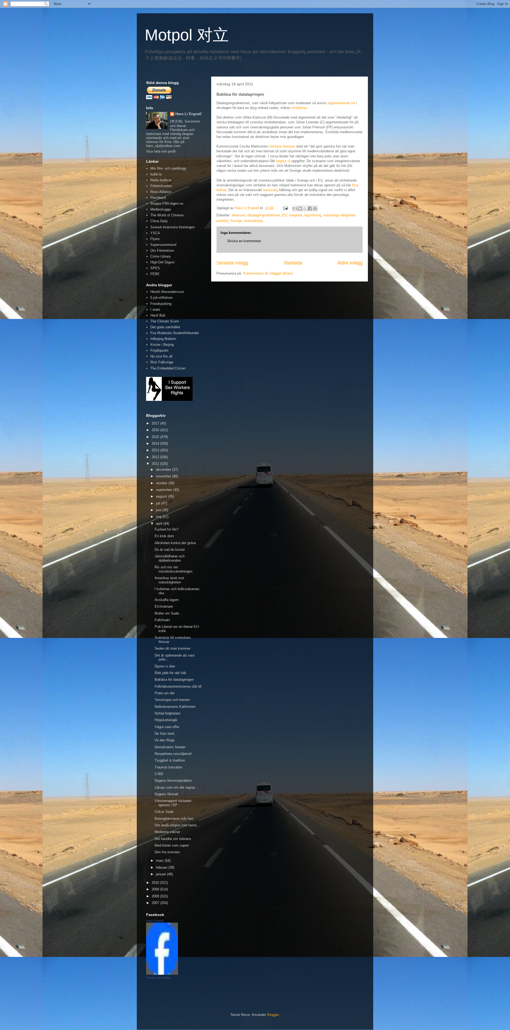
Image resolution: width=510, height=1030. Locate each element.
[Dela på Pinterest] (315, 208)
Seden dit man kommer (172, 648)
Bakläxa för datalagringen (174, 680)
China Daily (159, 221)
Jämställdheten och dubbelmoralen (170, 558)
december (164, 470)
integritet (295, 215)
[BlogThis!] (300, 208)
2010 (156, 883)
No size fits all (161, 356)
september (164, 490)
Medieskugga (160, 209)
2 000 (159, 774)
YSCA (155, 233)
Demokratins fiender (170, 747)
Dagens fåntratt (166, 794)
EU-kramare (164, 606)
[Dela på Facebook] (310, 208)
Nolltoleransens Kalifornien (175, 707)
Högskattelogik (166, 720)
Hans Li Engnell (188, 114)
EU (284, 215)
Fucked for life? (166, 529)
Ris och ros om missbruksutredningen (173, 569)
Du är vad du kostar (170, 550)
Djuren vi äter (165, 666)
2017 (156, 423)
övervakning (253, 221)
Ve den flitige (165, 740)
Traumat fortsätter (168, 767)
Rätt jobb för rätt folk (170, 673)
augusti (162, 496)
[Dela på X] (305, 208)
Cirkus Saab (164, 812)
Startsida (292, 263)
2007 (156, 903)
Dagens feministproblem (173, 781)
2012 (156, 457)
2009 (156, 889)
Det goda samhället (165, 327)
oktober (162, 483)
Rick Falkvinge (161, 362)
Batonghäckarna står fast (174, 819)
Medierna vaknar (167, 832)
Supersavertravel (163, 245)
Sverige (236, 221)
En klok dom (164, 536)
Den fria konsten (167, 852)
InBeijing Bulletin (163, 339)
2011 (156, 464)
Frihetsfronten (161, 186)
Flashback (158, 198)
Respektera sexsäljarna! (173, 754)
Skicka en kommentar (244, 241)
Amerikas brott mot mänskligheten (169, 580)
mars (160, 861)
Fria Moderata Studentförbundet (174, 333)
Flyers (155, 239)
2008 (156, 896)
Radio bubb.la (160, 180)
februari (162, 867)
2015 (156, 437)
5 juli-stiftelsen (161, 298)
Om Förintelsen (162, 251)
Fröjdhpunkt (159, 350)
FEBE (155, 274)
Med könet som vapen (172, 845)
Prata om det (165, 693)
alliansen (238, 215)
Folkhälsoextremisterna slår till (178, 686)
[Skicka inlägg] (285, 208)
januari (161, 874)
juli (158, 503)
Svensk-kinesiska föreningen (172, 227)
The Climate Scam (164, 321)
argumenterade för (341, 103)
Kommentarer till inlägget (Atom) (268, 273)
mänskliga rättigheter (339, 215)
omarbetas (299, 108)
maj (159, 517)
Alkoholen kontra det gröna (175, 543)
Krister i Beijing (162, 345)
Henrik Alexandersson (167, 292)
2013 (156, 450)
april (159, 523)
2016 (156, 430)
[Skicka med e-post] (295, 208)
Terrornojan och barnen (172, 700)
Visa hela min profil (161, 151)
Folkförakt (162, 620)
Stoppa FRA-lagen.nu (166, 203)
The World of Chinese (167, 215)
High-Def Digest (162, 262)
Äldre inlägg (350, 263)
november (164, 476)
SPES (155, 268)
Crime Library (160, 256)
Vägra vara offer (167, 727)
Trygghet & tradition (170, 760)
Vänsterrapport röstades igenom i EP (173, 803)
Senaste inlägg (232, 263)
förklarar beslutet (282, 146)
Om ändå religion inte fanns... (177, 825)
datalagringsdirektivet (263, 215)
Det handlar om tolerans (173, 839)
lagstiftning (312, 215)
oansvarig (270, 190)
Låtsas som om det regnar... (176, 787)
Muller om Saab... (168, 613)
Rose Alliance (160, 192)
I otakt (155, 310)
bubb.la (156, 174)
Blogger (273, 1015)
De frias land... (166, 733)
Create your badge (158, 977)
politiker (222, 221)
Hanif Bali (157, 315)
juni (159, 510)
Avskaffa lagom (167, 600)
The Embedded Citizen (167, 368)
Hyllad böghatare (167, 713)
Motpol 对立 (187, 35)
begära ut (283, 161)
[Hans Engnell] (162, 974)
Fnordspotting (160, 304)
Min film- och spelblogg (168, 168)
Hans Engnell (154, 920)
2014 (156, 443)
